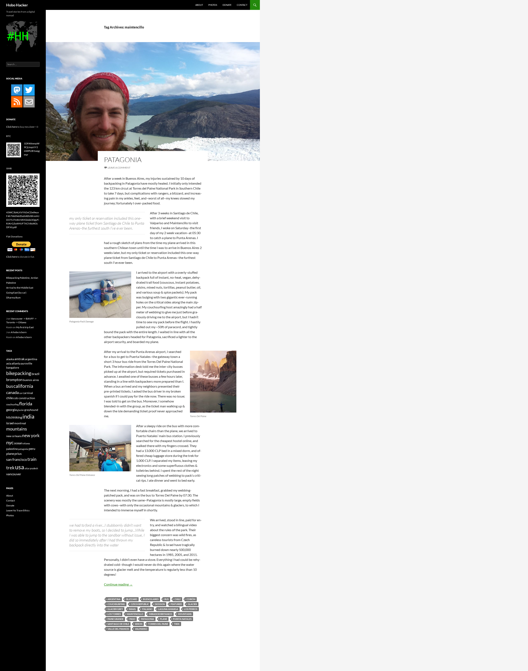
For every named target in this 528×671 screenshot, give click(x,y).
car (20, 393)
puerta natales (182, 619)
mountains (185, 614)
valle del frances (118, 628)
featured (176, 604)
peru (32, 448)
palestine (12, 448)
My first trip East (25, 327)
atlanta (16, 363)
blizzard (131, 599)
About (199, 5)
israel (132, 609)
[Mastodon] (16, 90)
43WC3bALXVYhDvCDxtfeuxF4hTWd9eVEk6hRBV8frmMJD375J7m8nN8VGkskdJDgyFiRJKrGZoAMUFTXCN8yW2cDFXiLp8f (22, 220)
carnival (28, 393)
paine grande (115, 619)
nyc (10, 442)
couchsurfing (116, 604)
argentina (113, 599)
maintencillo (135, 614)
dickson (160, 604)
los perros (190, 609)
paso (132, 619)
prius (18, 453)
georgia (11, 410)
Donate (227, 5)
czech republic (140, 604)
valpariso (141, 628)
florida (25, 403)
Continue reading (118, 584)
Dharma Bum (13, 297)
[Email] (29, 101)
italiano (147, 609)
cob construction (24, 398)
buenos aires (151, 599)
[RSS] (16, 101)
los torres (114, 614)
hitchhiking (14, 417)
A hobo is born (19, 332)
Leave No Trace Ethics (17, 510)
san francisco (16, 459)
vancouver (13, 474)
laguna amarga (168, 609)
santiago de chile (118, 624)
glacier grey (115, 609)
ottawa (26, 443)
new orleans (14, 436)
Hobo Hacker (17, 5)
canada (12, 392)
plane (163, 619)
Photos (212, 5)
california (23, 386)
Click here (11, 126)
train (32, 459)
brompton (14, 379)
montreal (20, 423)
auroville (26, 363)
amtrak (19, 359)
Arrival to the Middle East (19, 287)
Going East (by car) (16, 292)
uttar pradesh (31, 468)
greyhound (31, 410)
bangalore (12, 367)
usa (19, 467)
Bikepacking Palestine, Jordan (22, 277)
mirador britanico (160, 614)
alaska (10, 359)
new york (31, 435)
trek (177, 624)
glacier (192, 604)
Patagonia (122, 159)
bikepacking (18, 373)
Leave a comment (119, 167)
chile (177, 599)
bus (166, 599)
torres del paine (158, 624)
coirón (190, 599)
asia (8, 363)
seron (138, 624)
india (28, 416)
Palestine (11, 282)
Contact (242, 5)
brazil (35, 374)
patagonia (147, 619)
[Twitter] (29, 90)
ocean (18, 443)
